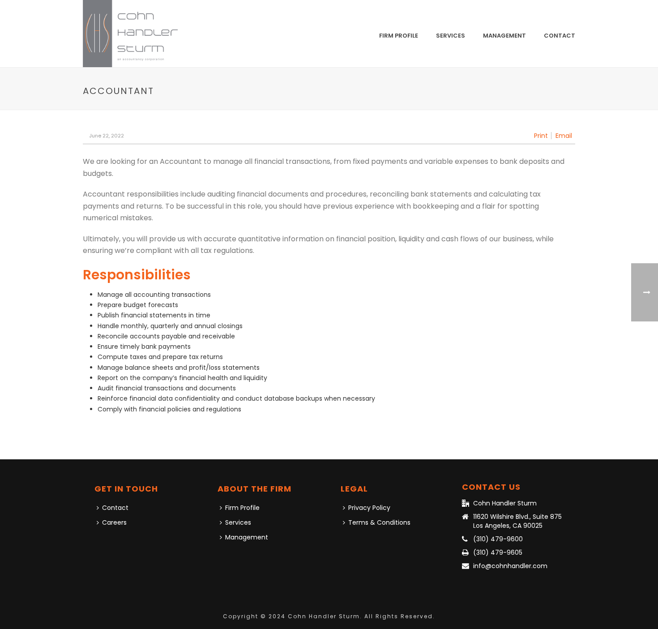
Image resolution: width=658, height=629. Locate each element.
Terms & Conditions (379, 522)
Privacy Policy (369, 507)
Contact (559, 35)
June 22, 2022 (106, 135)
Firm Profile (398, 35)
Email (563, 135)
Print (541, 135)
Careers (114, 522)
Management (504, 35)
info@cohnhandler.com (510, 566)
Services (450, 35)
